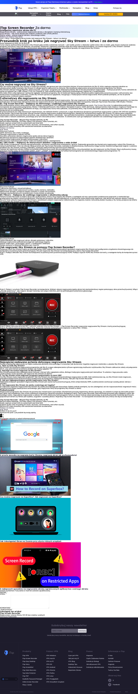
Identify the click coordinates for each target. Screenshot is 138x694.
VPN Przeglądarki (52, 679)
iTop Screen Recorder (102, 105)
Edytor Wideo (48, 14)
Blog (7, 38)
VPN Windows (51, 655)
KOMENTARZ (5, 608)
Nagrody (111, 664)
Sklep (95, 8)
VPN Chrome (50, 670)
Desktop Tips (72, 664)
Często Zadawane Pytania (95, 658)
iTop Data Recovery (29, 670)
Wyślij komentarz (6, 609)
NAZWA (3, 592)
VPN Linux (49, 676)
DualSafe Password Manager (32, 679)
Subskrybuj (82, 631)
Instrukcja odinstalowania (95, 667)
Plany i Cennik (27, 685)
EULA (126, 691)
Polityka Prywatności (115, 691)
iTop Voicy (25, 664)
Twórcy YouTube (113, 670)
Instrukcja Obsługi (92, 661)
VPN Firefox (50, 673)
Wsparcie (89, 655)
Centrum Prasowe (114, 661)
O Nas (110, 655)
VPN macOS (50, 658)
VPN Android (50, 667)
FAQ (67, 14)
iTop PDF (25, 676)
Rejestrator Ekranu (74, 670)
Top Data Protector (29, 673)
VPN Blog (71, 661)
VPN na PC (50, 661)
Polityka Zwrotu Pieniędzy (99, 691)
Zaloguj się (117, 8)
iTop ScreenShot (27, 667)
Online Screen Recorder (30, 682)
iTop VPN (25, 655)
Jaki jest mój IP (73, 658)
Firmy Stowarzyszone (115, 667)
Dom (2, 38)
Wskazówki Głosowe (75, 667)
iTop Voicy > (98, 2)
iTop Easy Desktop (28, 661)
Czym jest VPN (73, 655)
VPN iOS (49, 664)
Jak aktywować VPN (93, 664)
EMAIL (3, 594)
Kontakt (111, 658)
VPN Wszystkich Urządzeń (55, 682)
